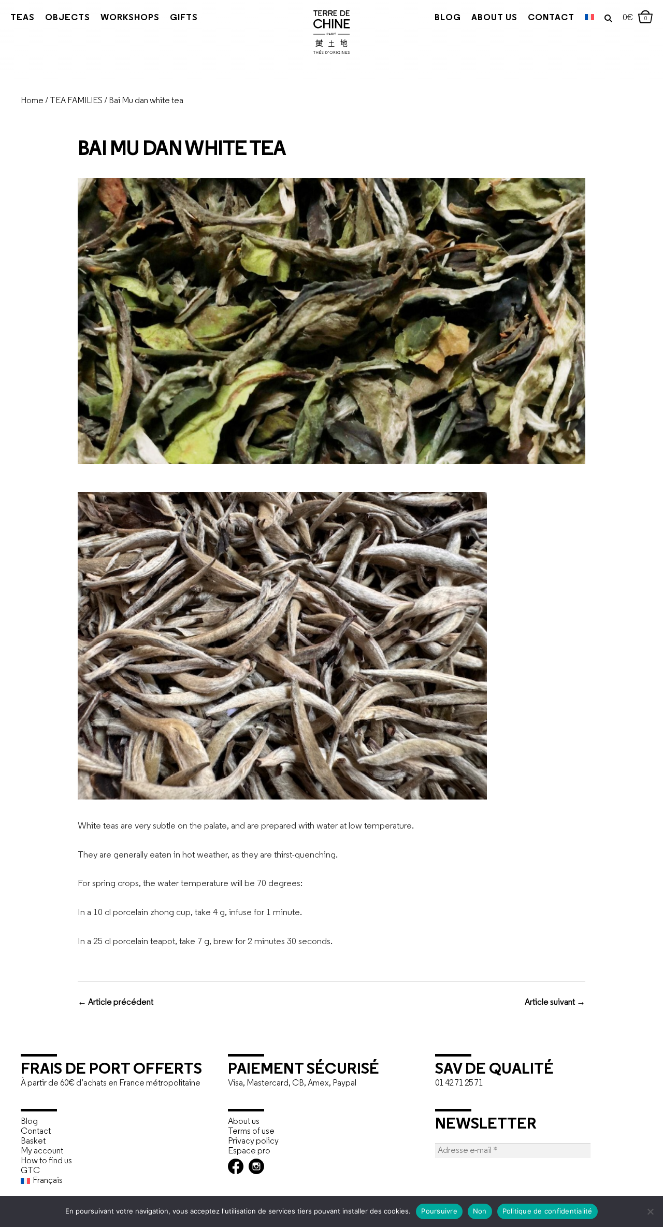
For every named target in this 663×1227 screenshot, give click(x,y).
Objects (67, 17)
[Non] (650, 1211)
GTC (30, 1170)
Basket (33, 1141)
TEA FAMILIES (76, 100)
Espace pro (249, 1151)
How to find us (46, 1161)
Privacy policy (253, 1141)
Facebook (235, 1166)
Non (480, 1211)
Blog (448, 17)
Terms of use (251, 1131)
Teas (22, 17)
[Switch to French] (589, 18)
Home (32, 100)
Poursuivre (439, 1211)
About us (494, 17)
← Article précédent (115, 1002)
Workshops (130, 17)
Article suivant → (555, 1002)
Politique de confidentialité (547, 1211)
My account (42, 1151)
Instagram (256, 1166)
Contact (551, 17)
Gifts (184, 17)
